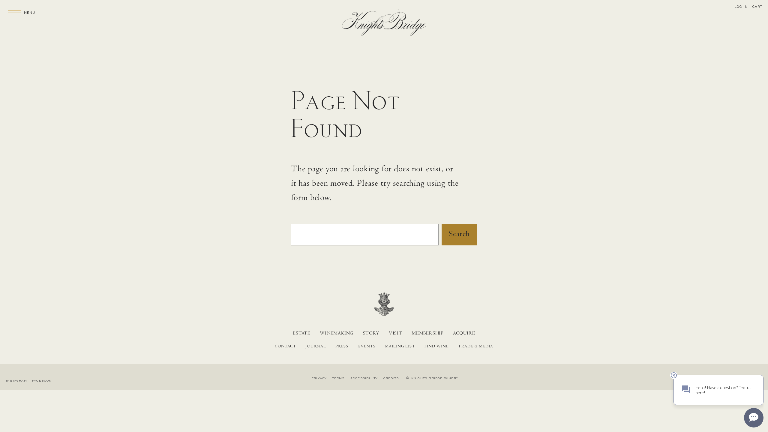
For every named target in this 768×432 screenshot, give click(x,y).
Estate (301, 333)
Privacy (318, 378)
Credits (391, 378)
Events (366, 347)
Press (341, 347)
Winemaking (336, 333)
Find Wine (436, 347)
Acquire (464, 333)
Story (371, 333)
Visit (395, 333)
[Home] (384, 24)
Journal (315, 347)
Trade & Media (475, 347)
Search (459, 235)
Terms (338, 378)
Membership (428, 333)
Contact (285, 347)
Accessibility (364, 378)
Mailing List (400, 347)
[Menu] (14, 12)
